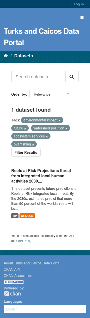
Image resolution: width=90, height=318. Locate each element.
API (71, 235)
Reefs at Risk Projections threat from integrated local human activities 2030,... (41, 176)
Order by (18, 94)
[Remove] (59, 120)
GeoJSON (27, 216)
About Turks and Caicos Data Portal (32, 262)
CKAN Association (18, 275)
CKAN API (12, 269)
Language (12, 301)
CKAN (12, 293)
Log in (79, 4)
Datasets (23, 55)
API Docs (24, 240)
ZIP (15, 216)
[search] (72, 76)
